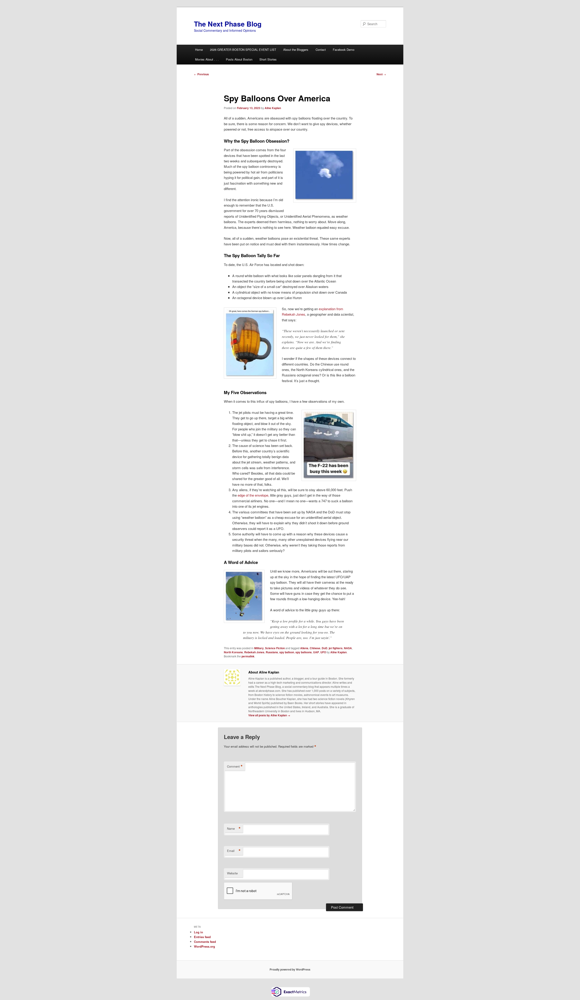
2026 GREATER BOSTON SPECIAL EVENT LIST (243, 49)
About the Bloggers (295, 49)
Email (234, 850)
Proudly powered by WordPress (290, 969)
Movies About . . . (207, 59)
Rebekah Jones (254, 652)
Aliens (304, 648)
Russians (272, 652)
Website (232, 873)
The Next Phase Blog (227, 24)
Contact (321, 49)
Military (259, 648)
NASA (348, 648)
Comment (235, 766)
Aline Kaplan (273, 108)
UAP (316, 652)
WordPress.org (204, 946)
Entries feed (202, 937)
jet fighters (336, 648)
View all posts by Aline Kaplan (269, 715)
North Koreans (233, 652)
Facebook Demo (343, 49)
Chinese (315, 648)
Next (381, 74)
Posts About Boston (239, 59)
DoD (324, 648)
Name (234, 828)
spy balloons (303, 652)
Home (199, 49)
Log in (198, 932)
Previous (201, 74)
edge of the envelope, (253, 495)
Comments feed (205, 941)
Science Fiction (275, 648)
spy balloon (286, 652)
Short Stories (268, 59)
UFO (323, 652)
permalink (248, 656)
